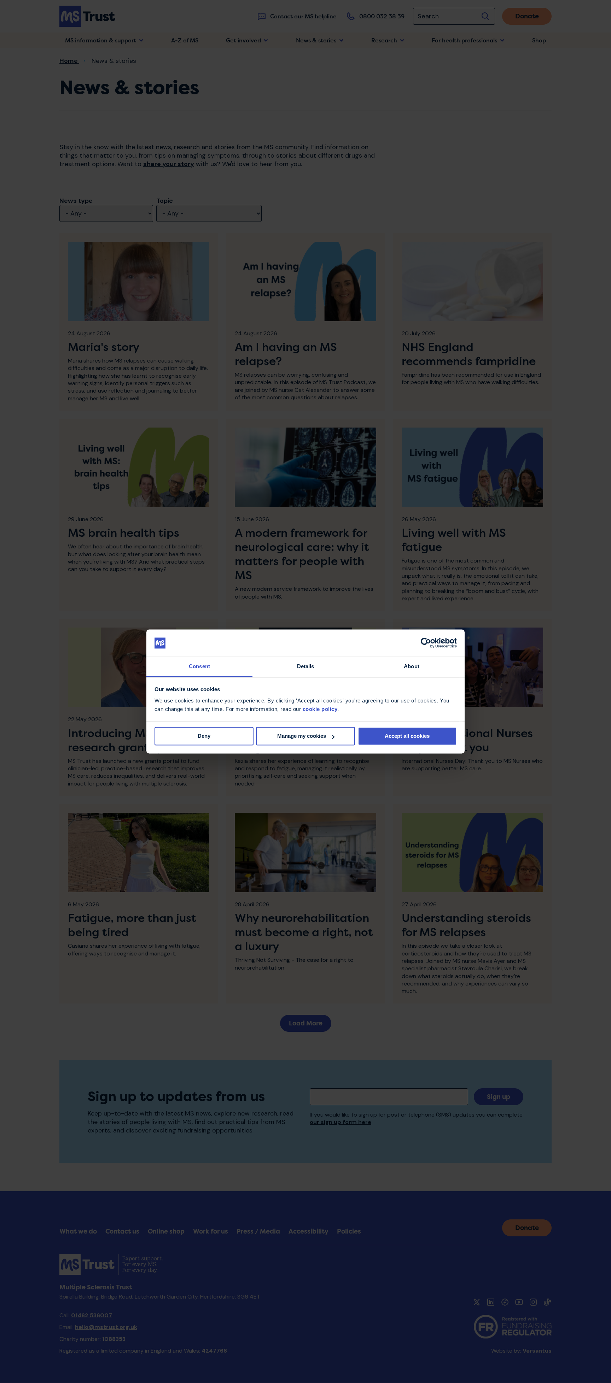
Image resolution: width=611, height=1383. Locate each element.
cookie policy (320, 709)
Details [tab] (305, 666)
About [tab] (411, 666)
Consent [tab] (199, 666)
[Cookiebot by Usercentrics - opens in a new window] (426, 643)
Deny (204, 736)
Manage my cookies (301, 736)
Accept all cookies (407, 736)
